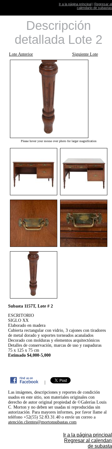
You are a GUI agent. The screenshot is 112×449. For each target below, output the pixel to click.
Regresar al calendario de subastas (94, 6)
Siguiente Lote (85, 54)
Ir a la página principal (75, 4)
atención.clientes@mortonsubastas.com (42, 422)
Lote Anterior (21, 54)
